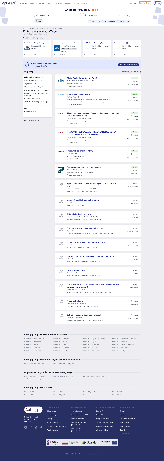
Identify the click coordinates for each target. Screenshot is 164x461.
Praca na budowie (75, 301)
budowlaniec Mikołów (32, 348)
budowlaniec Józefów (61, 351)
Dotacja (122, 430)
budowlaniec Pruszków (90, 345)
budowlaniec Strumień (61, 339)
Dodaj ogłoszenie (81, 3)
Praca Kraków (29, 392)
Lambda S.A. (71, 153)
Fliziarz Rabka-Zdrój (76, 270)
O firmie (122, 411)
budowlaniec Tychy (118, 351)
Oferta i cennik (76, 411)
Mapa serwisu (125, 434)
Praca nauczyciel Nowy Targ (34, 364)
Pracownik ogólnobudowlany (80, 151)
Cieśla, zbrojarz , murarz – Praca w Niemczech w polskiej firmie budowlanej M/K (93, 114)
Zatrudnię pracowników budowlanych (84, 315)
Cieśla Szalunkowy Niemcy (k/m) (36, 43)
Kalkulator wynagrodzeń (63, 3)
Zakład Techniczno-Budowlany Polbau (79, 118)
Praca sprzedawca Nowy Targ (64, 364)
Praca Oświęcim (117, 392)
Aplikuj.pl (25, 28)
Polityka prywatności (127, 419)
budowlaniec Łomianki (61, 348)
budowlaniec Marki (59, 345)
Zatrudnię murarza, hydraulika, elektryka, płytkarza (90, 256)
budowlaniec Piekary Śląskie (34, 339)
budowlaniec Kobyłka (90, 348)
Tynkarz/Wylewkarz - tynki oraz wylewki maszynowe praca (91, 184)
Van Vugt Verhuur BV (73, 97)
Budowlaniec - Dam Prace (78, 94)
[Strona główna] (9, 3)
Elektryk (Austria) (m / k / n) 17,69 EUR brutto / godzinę (97, 43)
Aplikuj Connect (125, 426)
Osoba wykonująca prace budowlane (84, 167)
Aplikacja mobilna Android (105, 426)
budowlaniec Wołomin (119, 348)
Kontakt (123, 415)
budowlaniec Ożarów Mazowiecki (123, 345)
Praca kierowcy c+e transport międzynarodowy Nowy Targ (34, 378)
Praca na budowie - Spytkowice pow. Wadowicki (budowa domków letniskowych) (93, 285)
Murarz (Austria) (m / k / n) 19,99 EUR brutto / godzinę (127, 43)
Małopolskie (39, 28)
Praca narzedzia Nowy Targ (63, 377)
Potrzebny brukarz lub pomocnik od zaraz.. (86, 228)
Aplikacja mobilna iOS (103, 430)
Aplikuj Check (124, 422)
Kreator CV (49, 3)
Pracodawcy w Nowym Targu (31, 120)
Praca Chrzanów (30, 395)
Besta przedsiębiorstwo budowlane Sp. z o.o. (81, 80)
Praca (32, 28)
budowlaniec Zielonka (119, 342)
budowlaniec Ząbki (89, 342)
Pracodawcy (33, 3)
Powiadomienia (52, 430)
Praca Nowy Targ (59, 395)
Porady (41, 3)
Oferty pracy (23, 3)
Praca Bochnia (116, 395)
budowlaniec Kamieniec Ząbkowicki (123, 339)
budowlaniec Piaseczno (90, 351)
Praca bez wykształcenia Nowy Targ (95, 377)
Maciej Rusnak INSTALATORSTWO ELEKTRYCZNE (82, 217)
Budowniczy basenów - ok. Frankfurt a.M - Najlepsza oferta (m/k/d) (67, 43)
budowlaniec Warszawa (32, 342)
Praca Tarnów (58, 392)
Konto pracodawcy (78, 419)
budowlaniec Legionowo (33, 351)
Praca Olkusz (86, 395)
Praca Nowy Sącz (88, 392)
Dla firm (157, 3)
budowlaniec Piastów (31, 345)
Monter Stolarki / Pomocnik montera (83, 200)
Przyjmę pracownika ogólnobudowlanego (86, 242)
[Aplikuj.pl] (33, 409)
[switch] (128, 64)
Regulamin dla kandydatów (56, 426)
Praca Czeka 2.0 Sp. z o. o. (75, 170)
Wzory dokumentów (103, 419)
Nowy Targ (49, 28)
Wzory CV (99, 415)
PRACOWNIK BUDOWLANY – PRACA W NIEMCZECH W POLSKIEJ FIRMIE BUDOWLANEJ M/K (91, 133)
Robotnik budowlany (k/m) (79, 214)
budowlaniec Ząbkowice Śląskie (93, 339)
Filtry (40, 21)
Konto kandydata (144, 3)
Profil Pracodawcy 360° (79, 415)
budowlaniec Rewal (60, 342)
